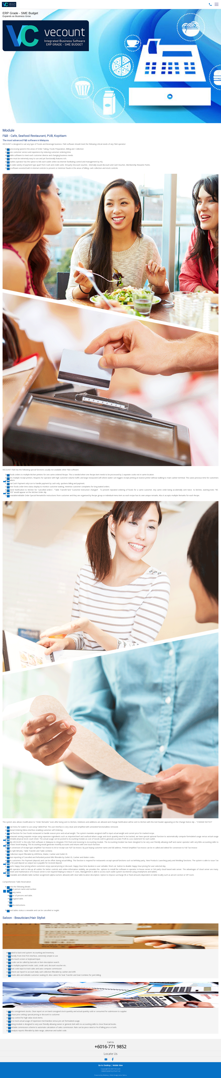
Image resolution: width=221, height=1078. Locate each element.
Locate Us (110, 1054)
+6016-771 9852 (110, 1046)
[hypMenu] (216, 4)
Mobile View (118, 1065)
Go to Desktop (104, 1065)
